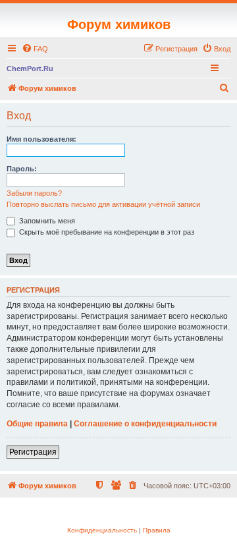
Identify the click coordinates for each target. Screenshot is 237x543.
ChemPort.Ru (30, 68)
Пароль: (22, 169)
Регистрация (33, 452)
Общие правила (37, 423)
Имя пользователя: (41, 139)
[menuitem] (35, 49)
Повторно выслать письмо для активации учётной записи (103, 204)
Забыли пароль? (34, 193)
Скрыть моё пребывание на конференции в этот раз (105, 232)
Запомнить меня (46, 221)
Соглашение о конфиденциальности (145, 423)
